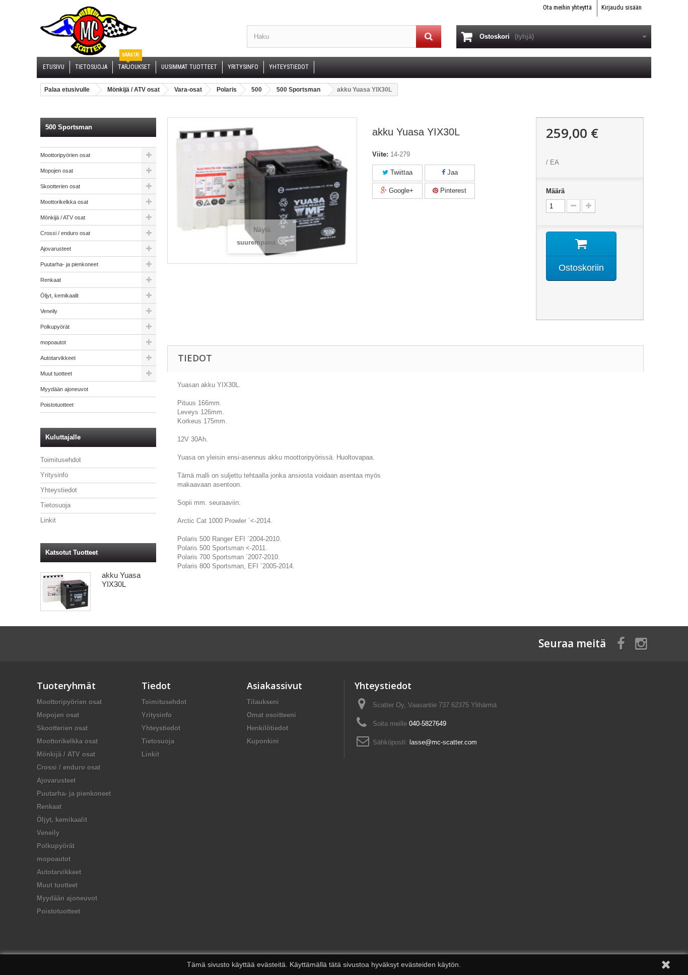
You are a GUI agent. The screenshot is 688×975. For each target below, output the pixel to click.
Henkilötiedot (267, 728)
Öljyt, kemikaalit (59, 295)
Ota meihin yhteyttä (567, 7)
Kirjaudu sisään (621, 7)
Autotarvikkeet (58, 358)
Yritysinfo (54, 475)
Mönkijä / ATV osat (62, 217)
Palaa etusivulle (67, 89)
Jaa (451, 172)
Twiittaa (400, 172)
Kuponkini (263, 741)
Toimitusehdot (60, 460)
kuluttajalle (63, 437)
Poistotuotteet (57, 405)
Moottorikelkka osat (64, 202)
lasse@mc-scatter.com (443, 742)
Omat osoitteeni (271, 715)
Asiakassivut (274, 686)
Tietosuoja (55, 505)
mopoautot (53, 342)
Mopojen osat (56, 171)
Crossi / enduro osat (65, 233)
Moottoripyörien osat (65, 155)
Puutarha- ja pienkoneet (69, 264)
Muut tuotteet (56, 373)
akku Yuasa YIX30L (121, 579)
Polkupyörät (55, 327)
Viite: (380, 154)
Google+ (400, 190)
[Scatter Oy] (134, 30)
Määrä (555, 191)
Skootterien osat (60, 186)
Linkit (48, 520)
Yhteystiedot (58, 490)
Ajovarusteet (55, 249)
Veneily (48, 311)
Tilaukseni (263, 702)
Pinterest (452, 190)
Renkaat (50, 280)
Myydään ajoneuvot (64, 389)
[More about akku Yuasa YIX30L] (65, 591)
